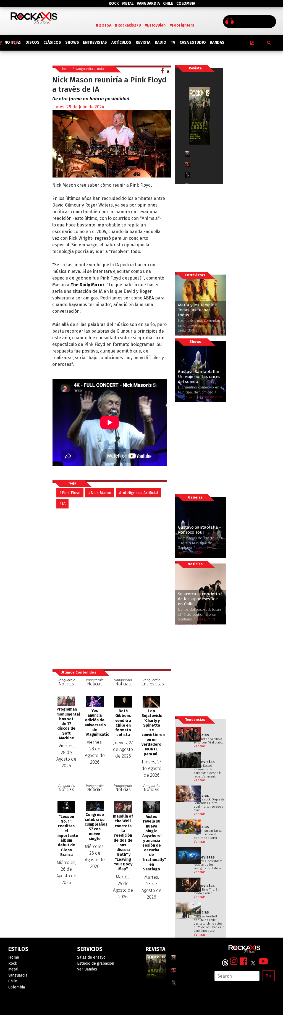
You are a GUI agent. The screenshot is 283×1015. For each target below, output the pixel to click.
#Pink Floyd (69, 492)
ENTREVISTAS (95, 42)
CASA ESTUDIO (193, 42)
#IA (62, 503)
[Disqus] (111, 586)
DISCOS (32, 42)
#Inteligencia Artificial (138, 492)
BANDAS (217, 42)
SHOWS (72, 42)
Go (268, 976)
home (66, 69)
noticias (103, 69)
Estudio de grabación (95, 963)
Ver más (200, 746)
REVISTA (143, 42)
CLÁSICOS (52, 42)
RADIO (160, 42)
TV (173, 42)
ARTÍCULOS (121, 42)
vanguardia (84, 69)
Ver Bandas (87, 969)
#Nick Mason (99, 492)
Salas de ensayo (91, 957)
